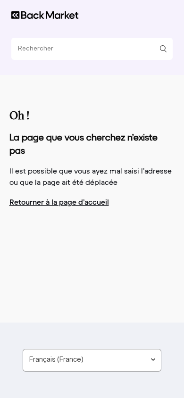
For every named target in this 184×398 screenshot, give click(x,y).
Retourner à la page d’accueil (59, 202)
